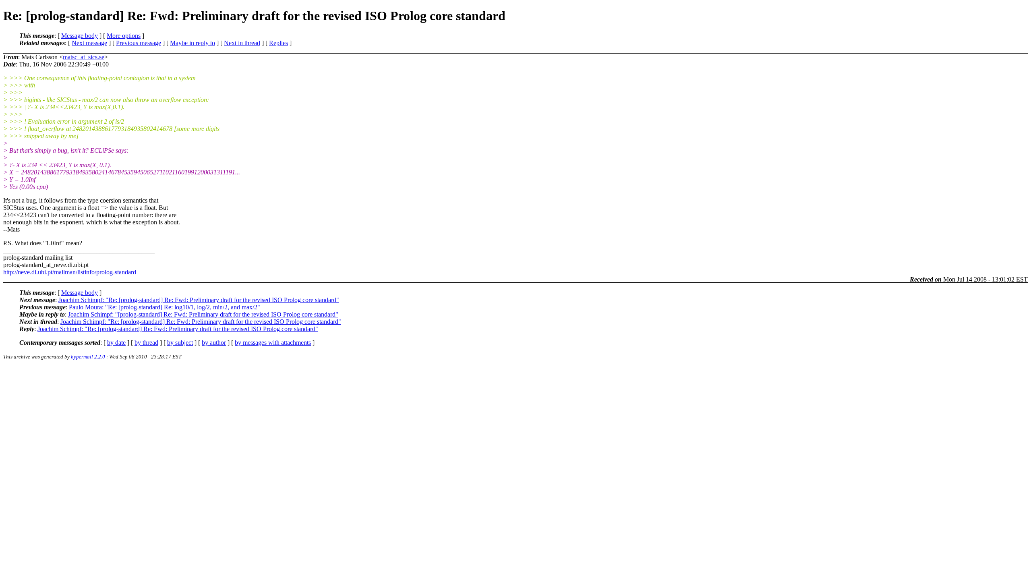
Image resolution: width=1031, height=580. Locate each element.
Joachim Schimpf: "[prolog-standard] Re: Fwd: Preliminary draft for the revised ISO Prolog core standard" (203, 314)
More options (124, 35)
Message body (79, 35)
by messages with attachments (273, 342)
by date (116, 342)
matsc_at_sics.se (83, 57)
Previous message (138, 42)
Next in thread (242, 42)
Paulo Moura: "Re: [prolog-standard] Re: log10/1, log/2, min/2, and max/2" (164, 307)
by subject (180, 342)
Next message (89, 42)
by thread (146, 342)
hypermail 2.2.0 (88, 357)
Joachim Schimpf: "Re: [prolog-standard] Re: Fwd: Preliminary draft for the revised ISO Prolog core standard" (198, 299)
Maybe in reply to (192, 42)
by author (214, 342)
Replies (278, 42)
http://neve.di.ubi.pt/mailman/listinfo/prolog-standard (69, 272)
